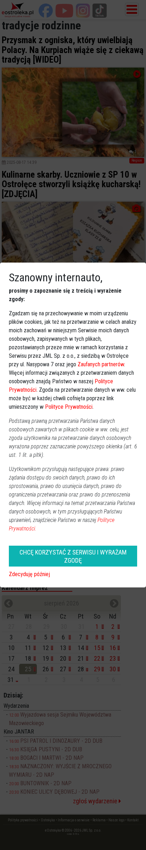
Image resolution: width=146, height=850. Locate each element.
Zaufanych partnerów (101, 364)
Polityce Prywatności (68, 406)
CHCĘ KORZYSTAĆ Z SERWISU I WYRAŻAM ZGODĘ (73, 556)
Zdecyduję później (29, 574)
